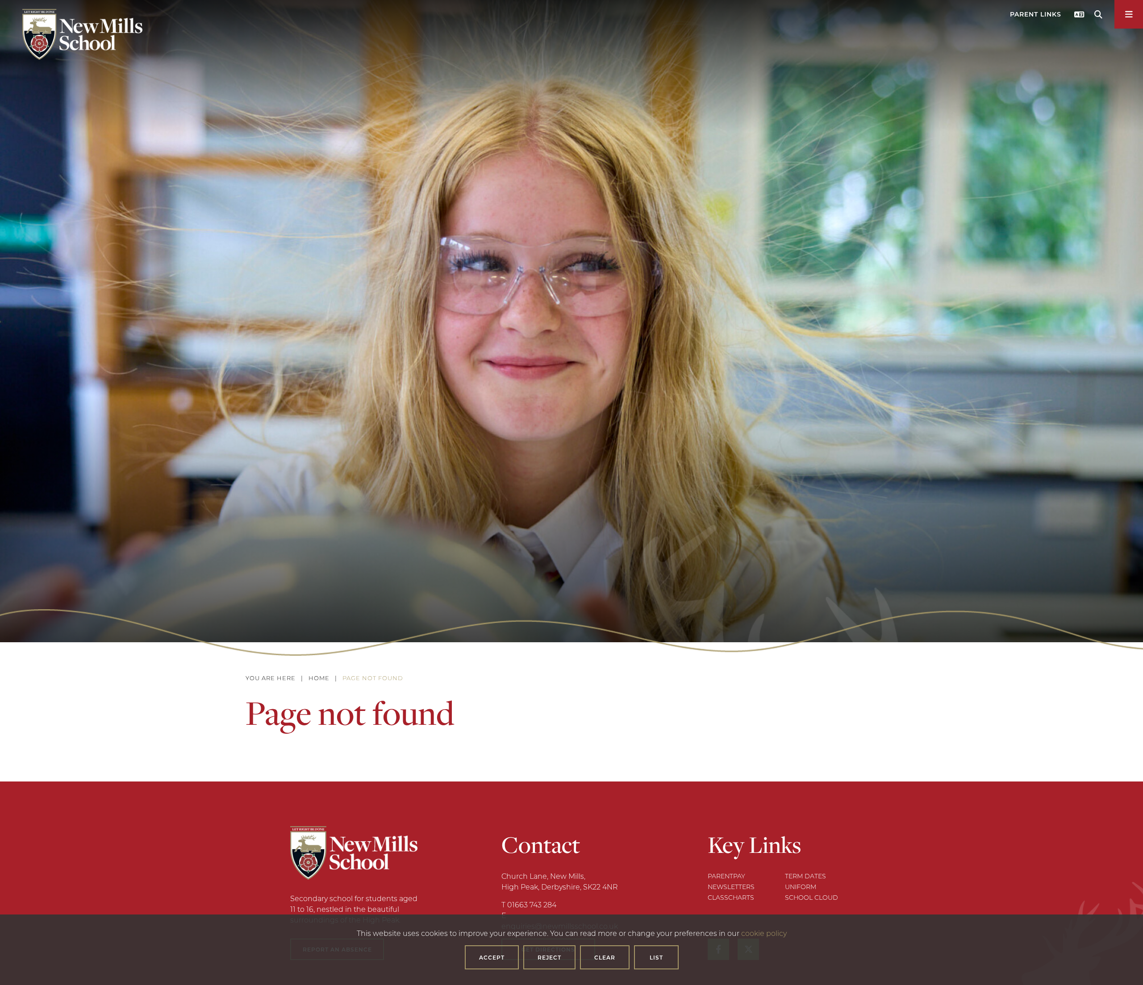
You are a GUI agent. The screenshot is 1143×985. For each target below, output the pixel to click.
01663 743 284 (531, 904)
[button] (1037, 16)
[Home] (82, 34)
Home (319, 678)
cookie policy (764, 933)
